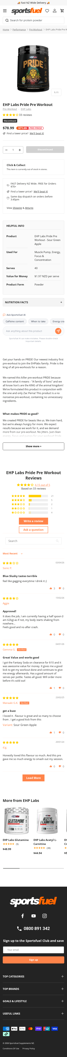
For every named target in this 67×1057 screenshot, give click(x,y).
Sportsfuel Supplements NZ (21, 1043)
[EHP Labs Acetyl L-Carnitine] (47, 821)
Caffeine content (15, 321)
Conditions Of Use (11, 1048)
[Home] (33, 903)
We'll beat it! (37, 133)
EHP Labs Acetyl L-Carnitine (45, 842)
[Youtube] (34, 916)
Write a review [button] (33, 521)
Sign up (33, 959)
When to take (38, 321)
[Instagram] (44, 916)
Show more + (33, 446)
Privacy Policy (29, 1048)
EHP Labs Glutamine (16, 840)
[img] (10, 563)
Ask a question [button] (33, 530)
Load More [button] (33, 778)
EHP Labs (26, 109)
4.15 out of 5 (42, 485)
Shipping (17, 208)
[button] (62, 10)
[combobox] (33, 20)
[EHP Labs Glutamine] (16, 821)
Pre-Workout (10, 109)
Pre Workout (35, 29)
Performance (19, 29)
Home (6, 29)
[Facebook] (23, 916)
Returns (29, 208)
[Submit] (7, 20)
